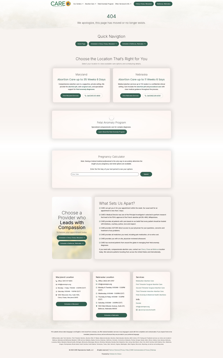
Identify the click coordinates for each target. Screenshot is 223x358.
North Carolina (150, 342)
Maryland (64, 342)
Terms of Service (114, 350)
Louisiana (54, 342)
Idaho (146, 340)
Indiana (155, 340)
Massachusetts (71, 342)
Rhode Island (75, 344)
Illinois (150, 340)
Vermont (113, 344)
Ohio (163, 342)
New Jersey (129, 342)
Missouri (97, 342)
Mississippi (91, 342)
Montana (102, 342)
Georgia (138, 340)
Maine (59, 342)
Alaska (93, 340)
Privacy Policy (125, 350)
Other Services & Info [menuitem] (122, 4)
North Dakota (158, 342)
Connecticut (121, 340)
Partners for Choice (115, 354)
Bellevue (156, 249)
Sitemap (153, 350)
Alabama (88, 340)
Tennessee (100, 344)
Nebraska (108, 342)
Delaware (127, 340)
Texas (105, 344)
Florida (133, 340)
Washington (124, 344)
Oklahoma (168, 342)
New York (142, 342)
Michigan (78, 342)
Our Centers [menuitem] (77, 4)
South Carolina (84, 344)
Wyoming (144, 344)
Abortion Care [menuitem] (89, 4)
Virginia (118, 344)
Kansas (163, 340)
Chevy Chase (146, 249)
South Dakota (92, 344)
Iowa (158, 340)
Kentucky (167, 340)
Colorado (114, 340)
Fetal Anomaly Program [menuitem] (106, 4)
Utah (108, 344)
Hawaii (142, 340)
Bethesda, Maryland (71, 340)
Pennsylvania (67, 344)
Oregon (61, 344)
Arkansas (102, 340)
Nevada (113, 342)
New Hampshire (120, 342)
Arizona (97, 340)
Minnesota (85, 342)
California (108, 340)
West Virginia (131, 344)
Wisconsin (138, 344)
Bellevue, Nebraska (57, 340)
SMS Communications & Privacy (140, 350)
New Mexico (136, 342)
